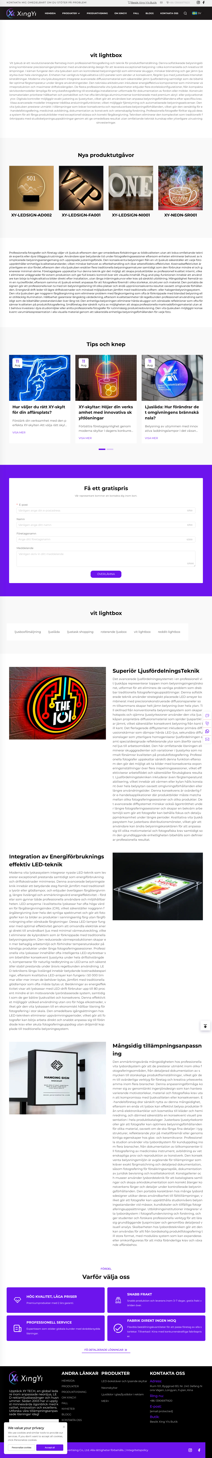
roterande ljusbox (114, 632)
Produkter (70, 13)
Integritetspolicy (137, 1450)
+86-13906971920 (179, 2)
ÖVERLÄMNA (106, 574)
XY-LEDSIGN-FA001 (81, 215)
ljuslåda (54, 632)
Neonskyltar (109, 1387)
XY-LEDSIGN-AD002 (31, 215)
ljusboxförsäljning (28, 632)
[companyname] (21, 13)
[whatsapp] (207, 731)
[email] (207, 739)
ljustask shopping (80, 632)
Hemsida (50, 13)
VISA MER (19, 432)
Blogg (150, 13)
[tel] (207, 723)
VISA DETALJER (31, 188)
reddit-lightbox (169, 632)
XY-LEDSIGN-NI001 (131, 215)
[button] (102, 449)
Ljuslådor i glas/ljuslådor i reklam (122, 1394)
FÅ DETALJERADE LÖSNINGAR (104, 1349)
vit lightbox (142, 632)
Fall (136, 13)
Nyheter (68, 1408)
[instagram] (198, 2)
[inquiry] (207, 715)
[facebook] (203, 2)
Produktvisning (97, 13)
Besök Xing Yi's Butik (144, 2)
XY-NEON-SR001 (180, 215)
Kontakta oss (169, 13)
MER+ (105, 1401)
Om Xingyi (120, 13)
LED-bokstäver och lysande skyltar (124, 1381)
